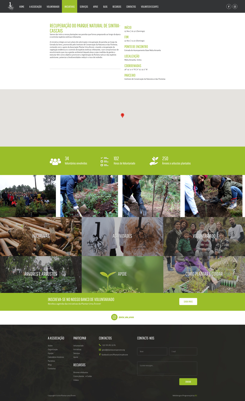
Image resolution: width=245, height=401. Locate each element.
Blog (105, 6)
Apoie (95, 6)
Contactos (131, 6)
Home (21, 6)
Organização (53, 349)
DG (196, 396)
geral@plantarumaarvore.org (113, 350)
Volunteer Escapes (149, 6)
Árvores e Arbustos (80, 372)
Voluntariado (53, 6)
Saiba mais (188, 301)
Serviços (84, 6)
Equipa (50, 353)
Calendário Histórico (56, 357)
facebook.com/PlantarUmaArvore (115, 355)
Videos (76, 380)
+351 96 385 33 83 (109, 345)
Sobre (50, 346)
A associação (35, 6)
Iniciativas (69, 6)
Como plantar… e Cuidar (82, 376)
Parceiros (51, 361)
